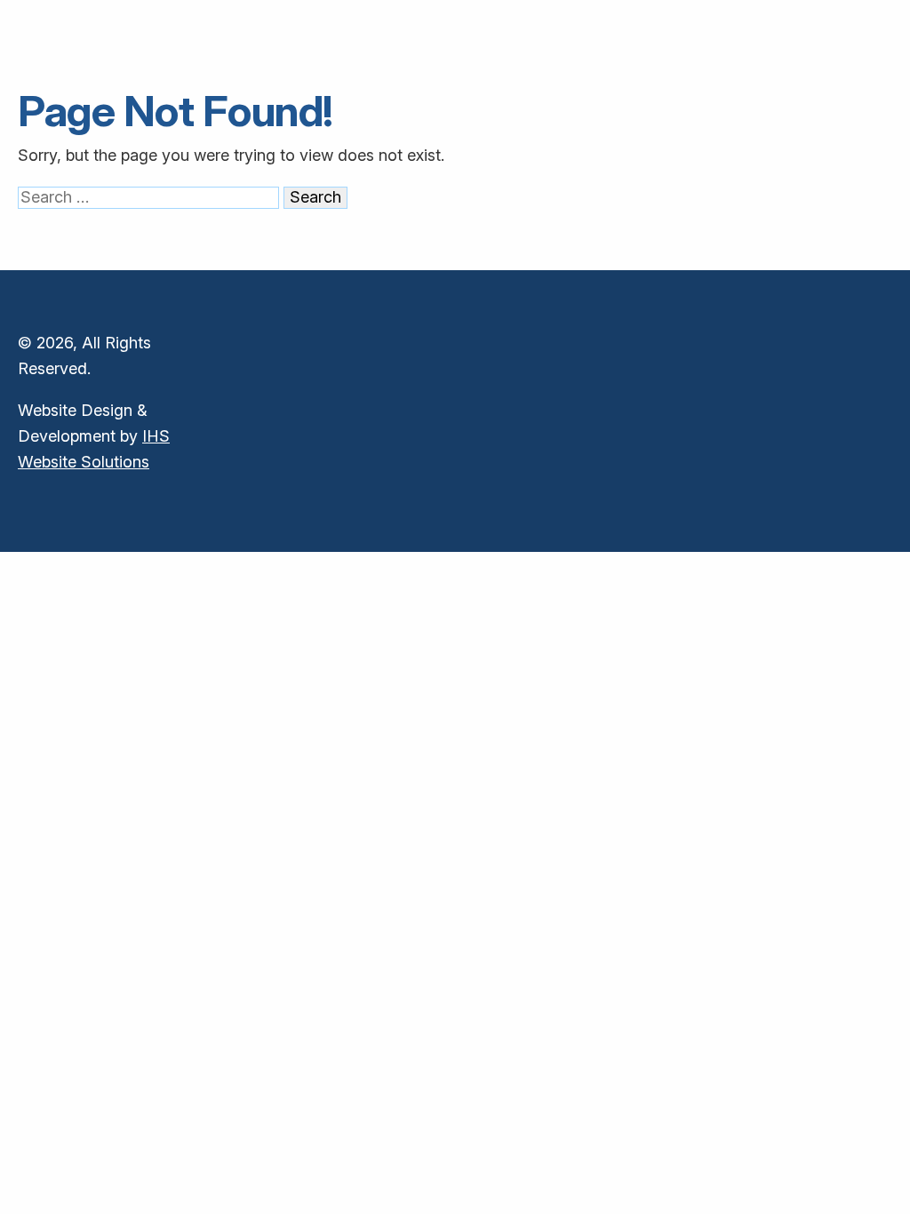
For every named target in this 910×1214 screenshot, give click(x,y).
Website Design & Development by (94, 436)
